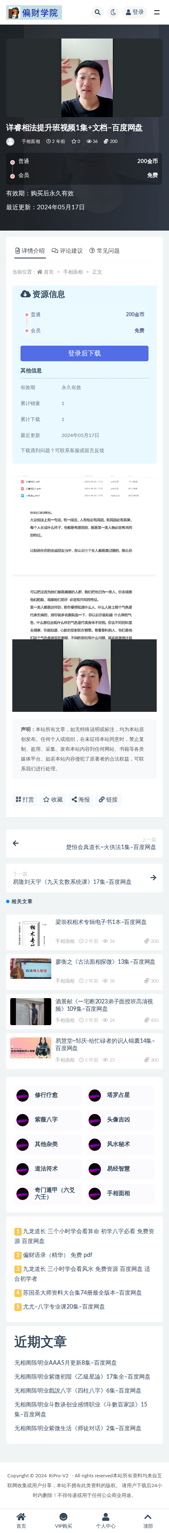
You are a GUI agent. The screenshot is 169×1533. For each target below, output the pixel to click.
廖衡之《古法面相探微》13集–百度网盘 (105, 962)
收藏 (56, 800)
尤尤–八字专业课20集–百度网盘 (64, 1307)
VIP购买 (63, 1526)
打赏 (27, 800)
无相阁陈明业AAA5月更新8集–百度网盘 (65, 1363)
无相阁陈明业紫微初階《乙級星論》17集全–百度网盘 (82, 1377)
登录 (138, 12)
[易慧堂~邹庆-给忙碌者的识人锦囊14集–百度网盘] (30, 1047)
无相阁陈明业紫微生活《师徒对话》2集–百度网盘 (78, 1428)
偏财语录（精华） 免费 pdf (57, 1255)
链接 (111, 800)
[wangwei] (11, 142)
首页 (49, 271)
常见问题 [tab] (108, 251)
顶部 (148, 1526)
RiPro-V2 (59, 1475)
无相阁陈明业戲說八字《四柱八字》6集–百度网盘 (78, 1391)
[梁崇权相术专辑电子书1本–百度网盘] (30, 939)
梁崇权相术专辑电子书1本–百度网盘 (101, 922)
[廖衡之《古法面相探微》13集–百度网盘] (30, 968)
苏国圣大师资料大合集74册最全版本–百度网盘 (82, 1293)
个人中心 (106, 1526)
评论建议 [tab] (71, 251)
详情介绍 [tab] (33, 251)
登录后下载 (84, 353)
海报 (83, 800)
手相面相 (31, 141)
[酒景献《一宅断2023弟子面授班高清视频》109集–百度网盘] (30, 1020)
